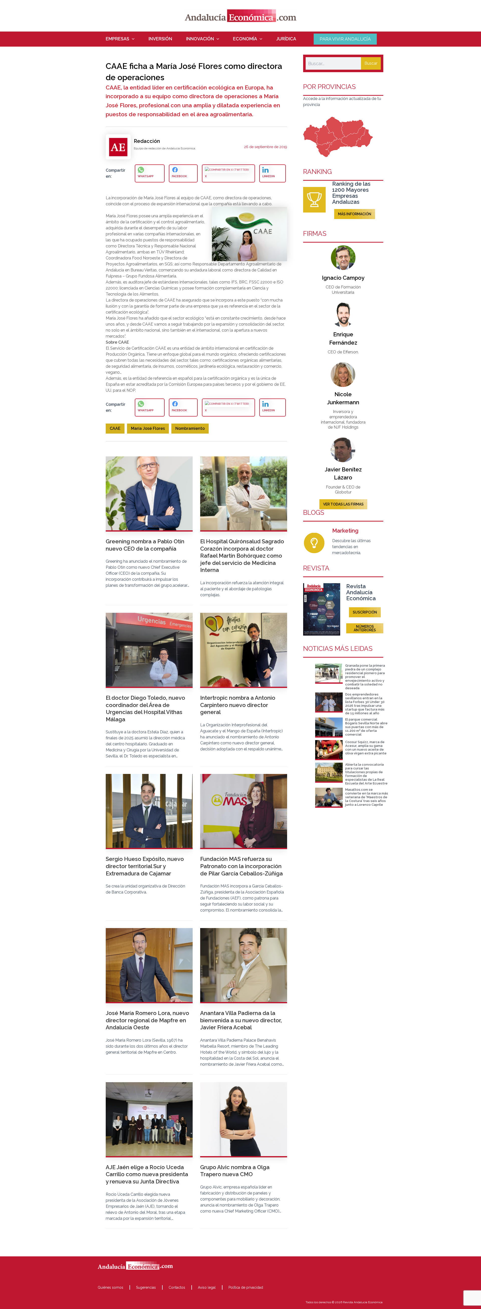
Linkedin (268, 176)
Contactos (177, 1287)
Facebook (179, 176)
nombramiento (190, 428)
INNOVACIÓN (200, 38)
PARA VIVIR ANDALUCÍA (345, 39)
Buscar (371, 63)
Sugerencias (146, 1287)
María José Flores (148, 428)
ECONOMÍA (245, 38)
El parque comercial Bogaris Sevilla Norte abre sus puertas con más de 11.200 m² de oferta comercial (366, 727)
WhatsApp (146, 176)
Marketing (345, 530)
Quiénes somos (110, 1287)
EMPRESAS (117, 38)
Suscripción (365, 612)
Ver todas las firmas (343, 504)
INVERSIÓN (160, 38)
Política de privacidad (245, 1287)
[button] (132, 38)
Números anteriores (365, 628)
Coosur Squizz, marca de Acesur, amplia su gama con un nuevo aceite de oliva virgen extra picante (366, 747)
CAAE (115, 428)
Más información (354, 214)
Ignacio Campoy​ (343, 277)
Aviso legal (207, 1287)
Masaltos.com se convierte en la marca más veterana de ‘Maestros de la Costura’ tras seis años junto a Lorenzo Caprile (366, 797)
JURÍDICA (286, 38)
